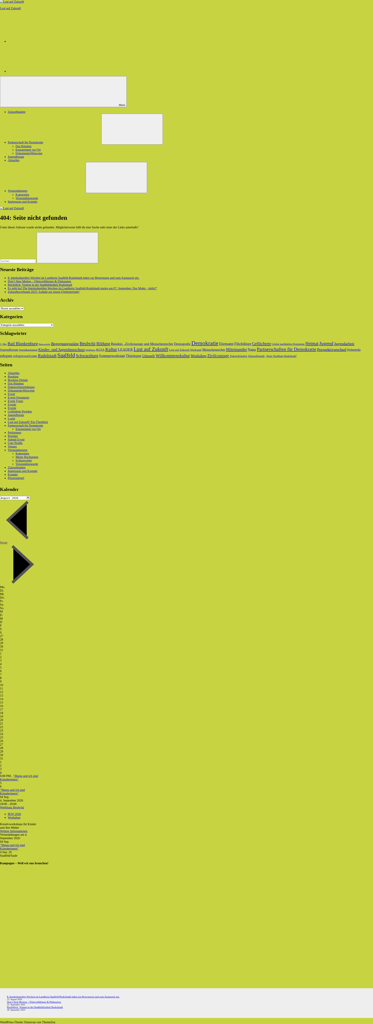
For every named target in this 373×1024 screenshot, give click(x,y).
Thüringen (133, 356)
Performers (14, 432)
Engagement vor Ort (28, 149)
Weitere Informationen (13, 831)
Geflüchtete (261, 343)
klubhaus (90, 350)
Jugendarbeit (344, 343)
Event (11, 394)
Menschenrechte (213, 350)
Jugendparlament (28, 349)
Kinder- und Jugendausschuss (61, 349)
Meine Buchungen (27, 457)
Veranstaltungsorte (27, 198)
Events (12, 404)
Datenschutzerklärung (21, 387)
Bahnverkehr (44, 344)
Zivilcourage (218, 355)
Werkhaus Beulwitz (12, 807)
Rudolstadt (47, 355)
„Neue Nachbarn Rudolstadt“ (281, 356)
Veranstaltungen (17, 190)
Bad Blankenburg (23, 343)
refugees (6, 356)
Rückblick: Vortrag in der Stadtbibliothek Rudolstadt (40, 284)
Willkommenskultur (173, 355)
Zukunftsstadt (256, 356)
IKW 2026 (14, 814)
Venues (12, 446)
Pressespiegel (16, 478)
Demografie (182, 344)
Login (11, 418)
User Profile (15, 443)
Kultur (111, 349)
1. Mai (3, 344)
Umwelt (148, 356)
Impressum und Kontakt (22, 201)
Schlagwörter (24, 460)
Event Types (15, 401)
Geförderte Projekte (20, 411)
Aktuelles (13, 160)
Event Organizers (18, 397)
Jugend (326, 343)
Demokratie (204, 343)
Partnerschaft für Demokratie (25, 142)
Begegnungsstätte (65, 343)
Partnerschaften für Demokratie (286, 349)
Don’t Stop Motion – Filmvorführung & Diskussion (39, 281)
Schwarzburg (87, 355)
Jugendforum (16, 156)
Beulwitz (88, 343)
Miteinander (236, 349)
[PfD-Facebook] (37, 71)
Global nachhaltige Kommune (288, 344)
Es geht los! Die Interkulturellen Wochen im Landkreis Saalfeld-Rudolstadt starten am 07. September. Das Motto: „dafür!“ (82, 288)
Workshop (199, 356)
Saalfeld (66, 355)
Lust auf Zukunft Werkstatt (185, 349)
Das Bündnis (23, 146)
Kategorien (22, 194)
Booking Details (18, 380)
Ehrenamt (226, 344)
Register (13, 436)
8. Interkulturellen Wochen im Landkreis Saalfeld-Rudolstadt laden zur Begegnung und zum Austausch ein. (73, 277)
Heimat (311, 343)
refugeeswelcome (25, 356)
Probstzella (354, 350)
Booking (13, 376)
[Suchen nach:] (18, 261)
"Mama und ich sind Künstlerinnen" (12, 791)
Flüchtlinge (242, 344)
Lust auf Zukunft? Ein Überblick (28, 422)
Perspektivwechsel (331, 349)
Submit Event (16, 439)
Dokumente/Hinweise (29, 153)
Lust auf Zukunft (10, 8)
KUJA (100, 350)
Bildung (103, 343)
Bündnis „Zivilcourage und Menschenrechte (142, 344)
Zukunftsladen (16, 111)
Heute (3, 542)
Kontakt (13, 474)
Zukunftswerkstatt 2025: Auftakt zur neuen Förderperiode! (43, 291)
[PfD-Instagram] (37, 41)
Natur (252, 349)
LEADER (125, 349)
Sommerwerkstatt (112, 356)
